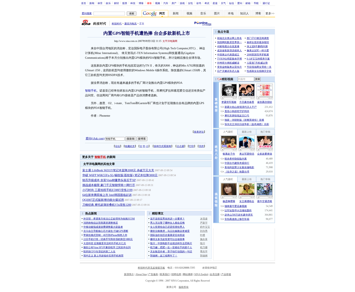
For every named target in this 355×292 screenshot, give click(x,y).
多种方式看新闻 (162, 146)
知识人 (244, 13)
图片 (217, 13)
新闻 (91, 3)
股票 (124, 3)
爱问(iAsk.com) (95, 138)
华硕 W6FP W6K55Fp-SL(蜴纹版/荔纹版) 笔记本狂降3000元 (120, 175)
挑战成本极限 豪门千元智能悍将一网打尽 (108, 185)
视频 (157, 3)
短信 (231, 3)
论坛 (117, 146)
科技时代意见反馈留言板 (151, 267)
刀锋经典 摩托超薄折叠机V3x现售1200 (106, 204)
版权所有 (184, 287)
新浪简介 (129, 274)
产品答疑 (226, 274)
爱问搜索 (87, 13)
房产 (174, 3)
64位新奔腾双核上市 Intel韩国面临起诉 (107, 195)
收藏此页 (130, 146)
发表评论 (199, 131)
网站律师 (188, 274)
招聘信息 (176, 274)
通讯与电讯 (130, 23)
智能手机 (91, 90)
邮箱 (248, 3)
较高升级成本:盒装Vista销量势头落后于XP (109, 180)
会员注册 (215, 274)
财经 (116, 3)
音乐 (203, 13)
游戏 (182, 3)
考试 (206, 3)
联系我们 (165, 274)
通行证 (266, 3)
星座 (215, 3)
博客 (141, 3)
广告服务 (153, 274)
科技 (132, 3)
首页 (83, 3)
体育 (100, 3)
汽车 (165, 3)
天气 (223, 3)
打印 (191, 146)
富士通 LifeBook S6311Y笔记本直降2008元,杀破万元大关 (118, 170)
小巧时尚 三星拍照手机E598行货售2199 (107, 190)
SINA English (201, 274)
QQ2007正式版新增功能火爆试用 (103, 199)
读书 (198, 3)
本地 (231, 13)
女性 (190, 3)
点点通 (180, 146)
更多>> (269, 13)
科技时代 (117, 23)
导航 (256, 3)
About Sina (141, 274)
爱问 (239, 3)
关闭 (201, 146)
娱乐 (108, 3)
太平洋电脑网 (170, 41)
